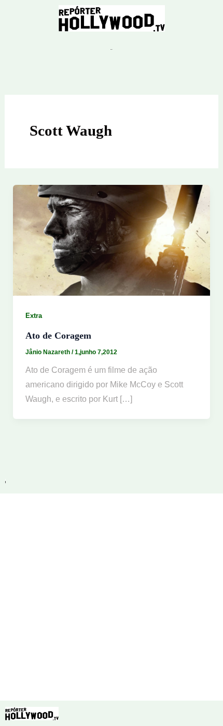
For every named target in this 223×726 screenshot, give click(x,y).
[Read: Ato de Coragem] (112, 239)
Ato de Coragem (58, 335)
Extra (33, 316)
